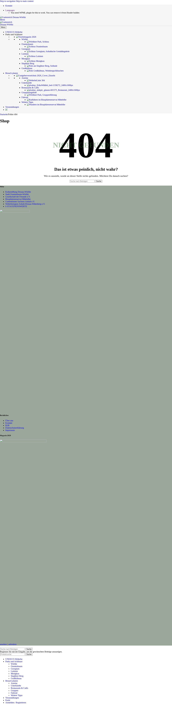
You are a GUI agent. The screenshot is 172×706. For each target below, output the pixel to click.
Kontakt (8, 423)
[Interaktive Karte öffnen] (6, 110)
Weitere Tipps (16, 695)
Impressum (10, 430)
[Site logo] (13, 17)
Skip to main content (24, 1)
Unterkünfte (16, 686)
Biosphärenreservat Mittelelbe (18, 199)
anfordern (12, 644)
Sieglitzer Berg (17, 676)
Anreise (14, 683)
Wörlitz (14, 664)
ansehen (3, 644)
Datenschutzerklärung (14, 428)
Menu (3, 27)
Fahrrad (14, 693)
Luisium (14, 671)
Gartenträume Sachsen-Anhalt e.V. (20, 201)
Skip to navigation (8, 1)
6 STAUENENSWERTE (16, 206)
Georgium (15, 669)
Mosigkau (15, 673)
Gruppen (14, 690)
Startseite (4, 114)
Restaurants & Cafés (19, 688)
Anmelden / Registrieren (15, 702)
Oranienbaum (16, 666)
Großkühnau (16, 678)
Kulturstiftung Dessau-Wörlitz (18, 192)
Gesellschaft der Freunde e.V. (17, 197)
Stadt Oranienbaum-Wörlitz (17, 194)
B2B (7, 425)
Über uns (9, 420)
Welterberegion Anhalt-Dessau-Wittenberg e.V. (25, 204)
